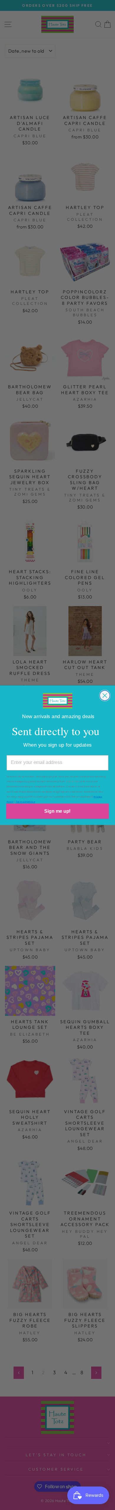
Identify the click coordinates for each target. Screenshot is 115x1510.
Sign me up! (57, 810)
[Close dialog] (105, 695)
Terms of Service (25, 801)
